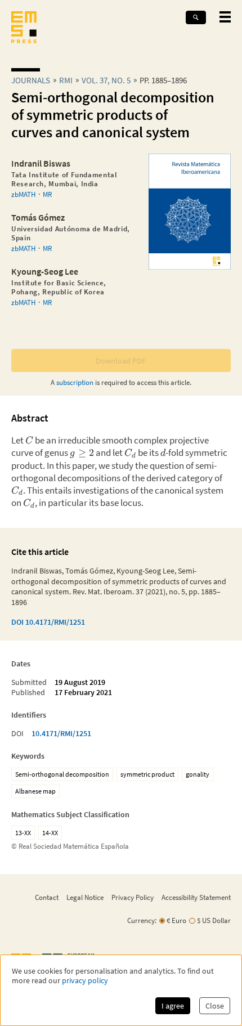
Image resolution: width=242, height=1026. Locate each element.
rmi (66, 80)
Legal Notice (85, 897)
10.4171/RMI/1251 (61, 733)
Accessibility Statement (196, 897)
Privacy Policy (132, 897)
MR (47, 194)
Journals (30, 80)
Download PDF (121, 361)
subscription (74, 382)
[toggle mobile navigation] (225, 17)
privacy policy (85, 980)
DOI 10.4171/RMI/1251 (48, 622)
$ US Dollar (214, 920)
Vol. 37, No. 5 (106, 80)
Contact (47, 897)
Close (214, 1006)
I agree (173, 1006)
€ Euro (176, 920)
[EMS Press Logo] (24, 28)
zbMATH (23, 194)
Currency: (141, 920)
